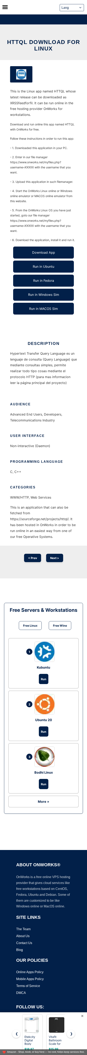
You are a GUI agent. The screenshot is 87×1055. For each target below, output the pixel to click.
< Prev (32, 558)
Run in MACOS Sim (43, 309)
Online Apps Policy (30, 972)
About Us (23, 936)
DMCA (21, 993)
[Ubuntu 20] (45, 704)
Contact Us (24, 943)
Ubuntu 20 (43, 720)
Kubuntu (43, 667)
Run (43, 679)
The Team (23, 929)
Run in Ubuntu (43, 266)
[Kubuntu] (45, 652)
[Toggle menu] (5, 7)
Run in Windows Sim (43, 295)
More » (43, 801)
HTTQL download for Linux (43, 45)
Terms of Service (28, 986)
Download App (43, 252)
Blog (19, 950)
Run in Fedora (43, 281)
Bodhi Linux (43, 772)
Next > (54, 558)
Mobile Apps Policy (30, 979)
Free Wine (60, 625)
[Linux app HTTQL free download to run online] (21, 74)
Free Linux (30, 625)
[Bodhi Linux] (45, 757)
